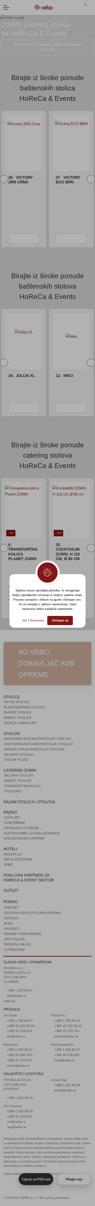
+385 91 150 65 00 (20, 1026)
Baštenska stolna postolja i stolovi (37, 738)
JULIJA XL (21, 375)
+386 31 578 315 (66, 1031)
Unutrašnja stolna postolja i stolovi (38, 744)
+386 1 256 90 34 (19, 1098)
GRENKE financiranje (23, 934)
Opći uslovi (14, 939)
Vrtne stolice (17, 702)
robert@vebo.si (17, 1065)
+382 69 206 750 (19, 1055)
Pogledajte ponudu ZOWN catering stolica (47, 47)
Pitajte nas (74, 1179)
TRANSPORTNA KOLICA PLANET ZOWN (22, 552)
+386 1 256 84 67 (19, 990)
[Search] (90, 7)
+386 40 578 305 (66, 1055)
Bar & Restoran (18, 859)
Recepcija (13, 854)
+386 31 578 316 (19, 1031)
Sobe (8, 864)
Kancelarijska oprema (24, 838)
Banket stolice (17, 717)
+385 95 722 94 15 (67, 1026)
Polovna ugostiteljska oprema (32, 913)
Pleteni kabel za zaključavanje (32, 833)
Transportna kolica (22, 786)
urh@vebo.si (15, 1121)
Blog (8, 923)
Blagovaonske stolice (24, 707)
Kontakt (11, 907)
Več (24, 620)
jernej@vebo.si (64, 1090)
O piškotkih (14, 950)
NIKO (64, 375)
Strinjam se (60, 620)
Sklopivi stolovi (18, 754)
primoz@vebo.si (65, 1036)
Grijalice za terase (21, 828)
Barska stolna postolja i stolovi (34, 749)
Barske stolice (17, 712)
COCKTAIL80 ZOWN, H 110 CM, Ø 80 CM (68, 552)
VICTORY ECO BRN (51, 179)
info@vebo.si (16, 995)
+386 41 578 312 (19, 1060)
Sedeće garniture (20, 723)
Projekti (12, 929)
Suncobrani (14, 822)
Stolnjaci (13, 791)
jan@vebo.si (15, 1036)
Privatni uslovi (17, 944)
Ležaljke (12, 817)
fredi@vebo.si (63, 1060)
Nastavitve (37, 620)
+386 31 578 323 (19, 1116)
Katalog (11, 918)
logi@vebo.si (16, 1127)
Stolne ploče (16, 759)
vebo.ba (9, 1001)
